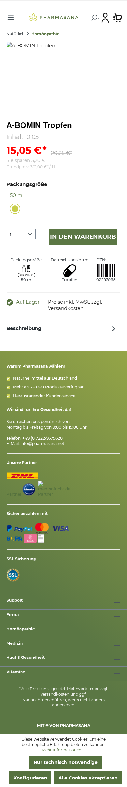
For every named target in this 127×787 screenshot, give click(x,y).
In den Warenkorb (83, 236)
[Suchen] (94, 17)
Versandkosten (54, 694)
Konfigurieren (30, 778)
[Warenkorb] (118, 17)
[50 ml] (15, 209)
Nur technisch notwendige (66, 762)
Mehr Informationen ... (63, 750)
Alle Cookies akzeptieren (88, 778)
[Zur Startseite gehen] (53, 17)
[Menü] (10, 17)
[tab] (62, 328)
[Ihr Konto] (105, 17)
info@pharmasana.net (42, 443)
